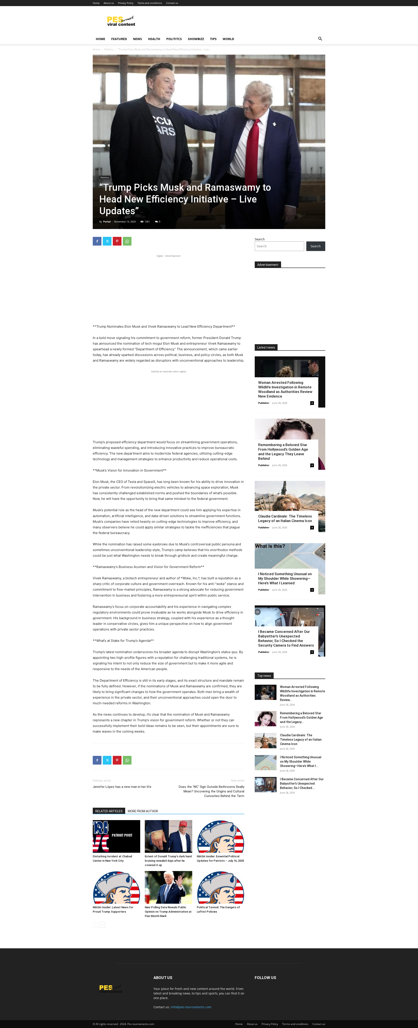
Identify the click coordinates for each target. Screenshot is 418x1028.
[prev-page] (95, 924)
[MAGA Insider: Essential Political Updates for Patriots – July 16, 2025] (220, 836)
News (137, 39)
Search (260, 239)
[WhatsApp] (127, 241)
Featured (119, 39)
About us (109, 3)
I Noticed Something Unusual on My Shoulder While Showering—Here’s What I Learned (285, 578)
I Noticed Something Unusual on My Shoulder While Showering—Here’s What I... (300, 761)
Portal (107, 221)
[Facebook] (97, 241)
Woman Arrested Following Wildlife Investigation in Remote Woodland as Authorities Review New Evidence (285, 389)
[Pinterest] (117, 241)
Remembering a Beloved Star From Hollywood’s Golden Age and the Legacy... (301, 717)
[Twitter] (107, 241)
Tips (213, 39)
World (228, 39)
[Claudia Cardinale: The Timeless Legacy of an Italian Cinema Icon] (290, 506)
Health (154, 39)
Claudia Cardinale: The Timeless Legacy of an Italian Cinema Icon (285, 518)
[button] (320, 39)
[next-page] (102, 924)
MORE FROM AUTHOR (143, 811)
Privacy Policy (125, 3)
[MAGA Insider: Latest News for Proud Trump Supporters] (116, 887)
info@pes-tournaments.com (191, 1007)
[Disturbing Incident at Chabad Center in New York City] (116, 836)
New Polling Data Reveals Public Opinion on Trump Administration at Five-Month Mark (168, 912)
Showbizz (196, 39)
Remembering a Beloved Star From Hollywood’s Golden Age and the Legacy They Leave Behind (283, 452)
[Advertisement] (168, 288)
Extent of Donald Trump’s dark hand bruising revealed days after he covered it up (168, 861)
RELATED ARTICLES (109, 811)
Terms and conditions (150, 3)
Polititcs (174, 39)
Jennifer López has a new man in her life (122, 787)
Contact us (172, 3)
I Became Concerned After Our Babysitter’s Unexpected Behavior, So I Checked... (302, 783)
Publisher (263, 402)
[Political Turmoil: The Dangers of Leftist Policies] (220, 887)
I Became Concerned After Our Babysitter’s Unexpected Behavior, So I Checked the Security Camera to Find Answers (286, 638)
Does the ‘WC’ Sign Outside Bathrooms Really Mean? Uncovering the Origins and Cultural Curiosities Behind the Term (211, 791)
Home (96, 3)
